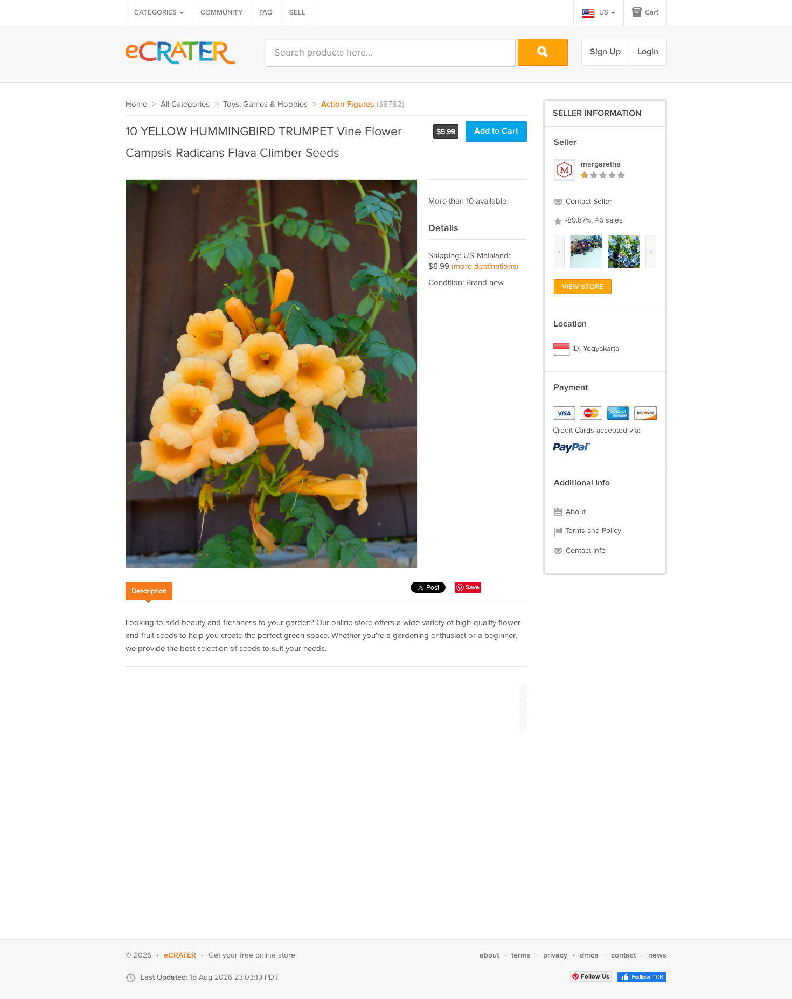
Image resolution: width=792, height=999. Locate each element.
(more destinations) (484, 266)
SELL (297, 12)
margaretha (601, 164)
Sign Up (605, 52)
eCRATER (180, 955)
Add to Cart (496, 131)
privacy (555, 955)
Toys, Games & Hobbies (265, 104)
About (575, 512)
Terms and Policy (592, 530)
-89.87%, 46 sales (593, 220)
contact (623, 955)
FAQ (266, 12)
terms (521, 955)
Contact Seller (588, 201)
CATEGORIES (156, 12)
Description (148, 591)
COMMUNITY (221, 12)
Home (136, 104)
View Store (582, 286)
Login (647, 52)
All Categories (185, 104)
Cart (650, 12)
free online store (267, 955)
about (489, 955)
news (657, 955)
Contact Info (585, 550)
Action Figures (347, 104)
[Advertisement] (322, 707)
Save (472, 587)
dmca (589, 955)
